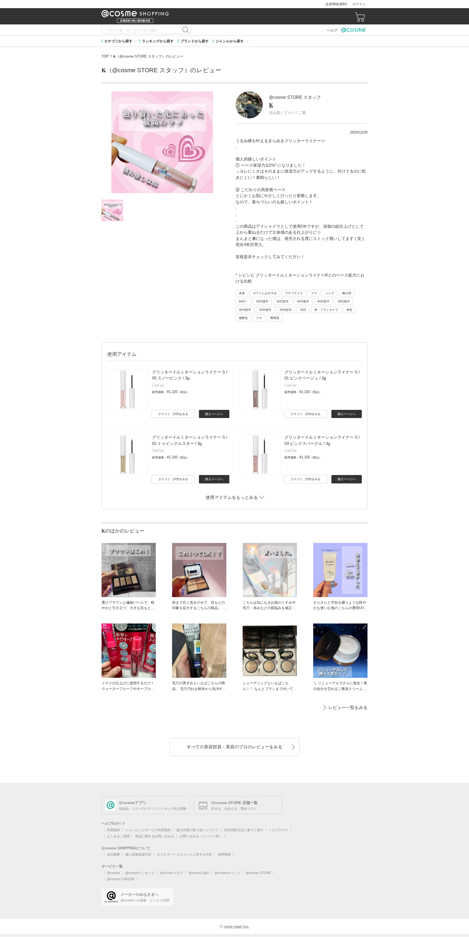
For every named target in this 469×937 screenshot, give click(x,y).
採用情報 (224, 854)
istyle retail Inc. (236, 927)
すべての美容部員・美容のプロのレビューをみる (234, 747)
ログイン (359, 4)
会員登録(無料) (336, 4)
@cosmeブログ (171, 873)
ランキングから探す (158, 41)
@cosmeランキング (140, 873)
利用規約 (113, 830)
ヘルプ (332, 30)
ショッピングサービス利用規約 (148, 830)
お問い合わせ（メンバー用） (201, 836)
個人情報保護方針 (138, 854)
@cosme (113, 873)
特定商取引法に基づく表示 (243, 830)
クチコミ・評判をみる (173, 414)
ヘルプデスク (278, 830)
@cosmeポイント (227, 873)
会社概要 (113, 854)
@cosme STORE (258, 873)
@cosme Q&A (198, 873)
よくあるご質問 (118, 836)
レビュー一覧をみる (347, 707)
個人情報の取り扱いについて (197, 830)
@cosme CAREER (121, 879)
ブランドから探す (194, 41)
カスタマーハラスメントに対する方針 (184, 854)
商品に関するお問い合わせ (154, 836)
